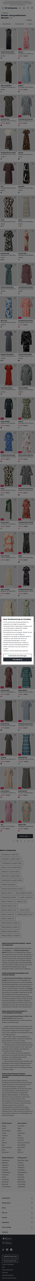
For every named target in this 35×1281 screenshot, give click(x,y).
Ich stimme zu (17, 659)
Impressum (25, 650)
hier (16, 646)
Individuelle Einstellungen (17, 655)
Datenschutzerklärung (16, 650)
